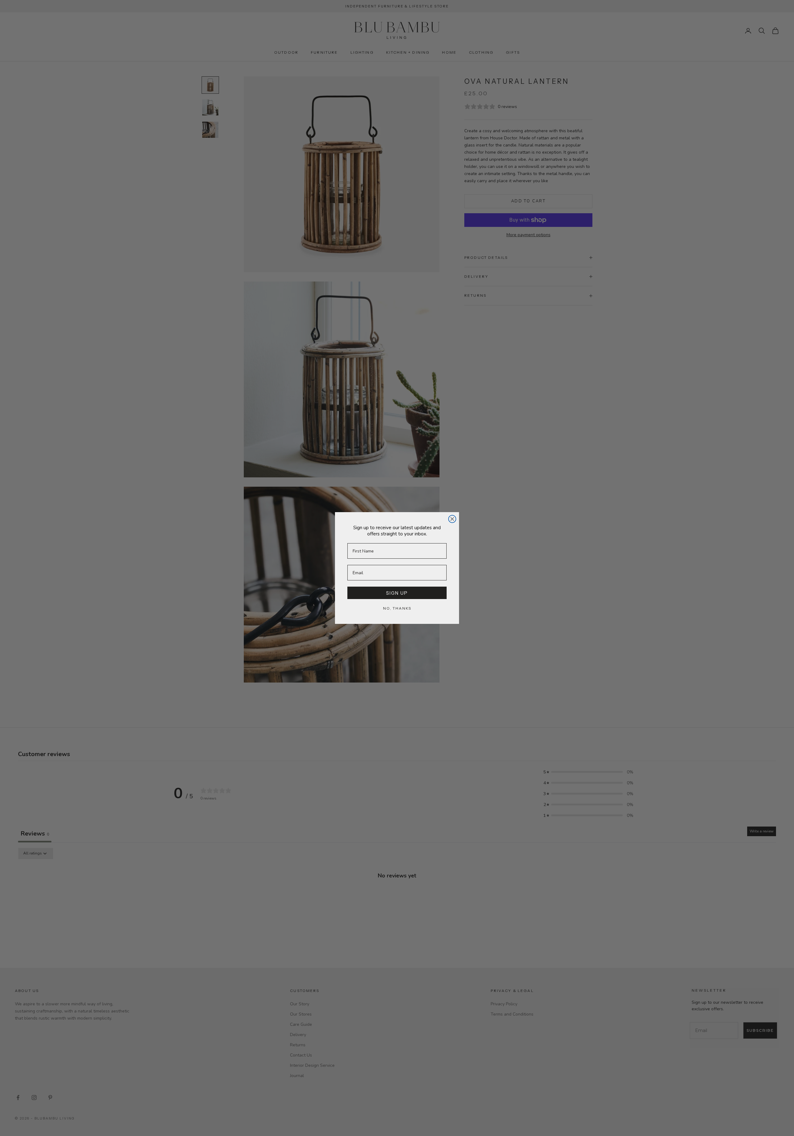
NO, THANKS (397, 608)
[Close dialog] (452, 519)
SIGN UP (397, 593)
